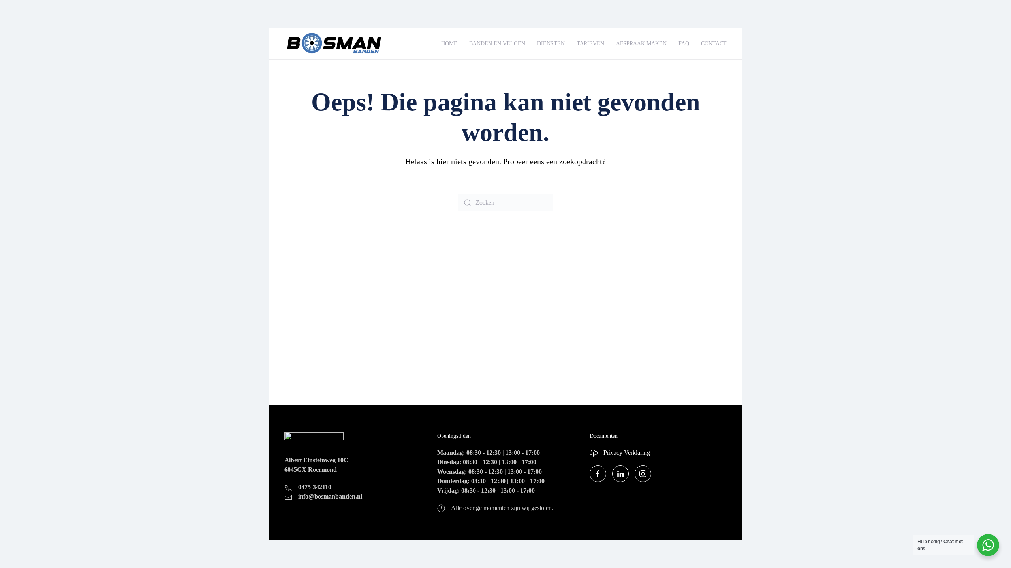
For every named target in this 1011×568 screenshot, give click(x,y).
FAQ (683, 44)
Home (449, 44)
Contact (714, 44)
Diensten (551, 44)
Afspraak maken (641, 44)
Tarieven (590, 44)
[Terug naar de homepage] (333, 43)
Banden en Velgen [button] (497, 44)
